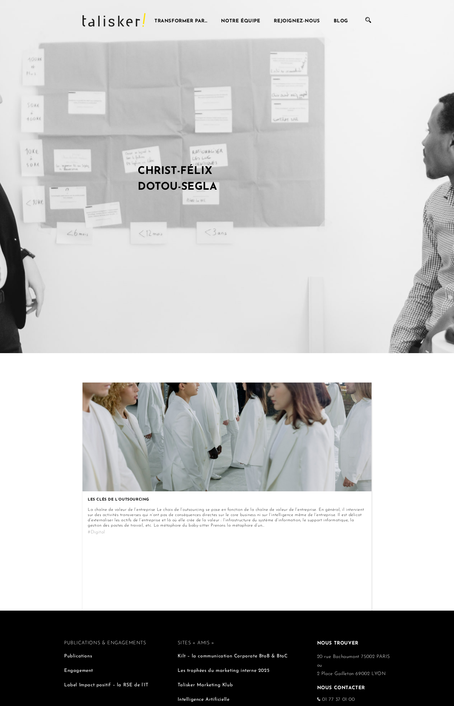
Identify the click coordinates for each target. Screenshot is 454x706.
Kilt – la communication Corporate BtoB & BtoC (232, 655)
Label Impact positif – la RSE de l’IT (106, 684)
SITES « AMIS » (196, 642)
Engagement (78, 669)
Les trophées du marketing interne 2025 (223, 669)
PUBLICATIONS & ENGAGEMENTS (105, 642)
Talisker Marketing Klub (205, 684)
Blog (341, 20)
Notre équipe (240, 20)
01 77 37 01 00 (338, 698)
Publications (78, 655)
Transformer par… (181, 20)
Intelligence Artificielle (203, 698)
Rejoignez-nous (297, 20)
